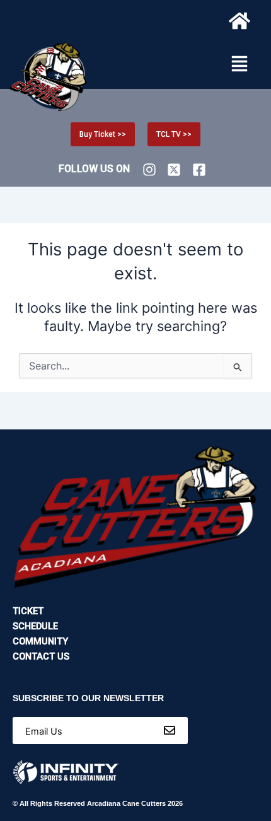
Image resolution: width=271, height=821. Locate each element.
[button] (239, 65)
